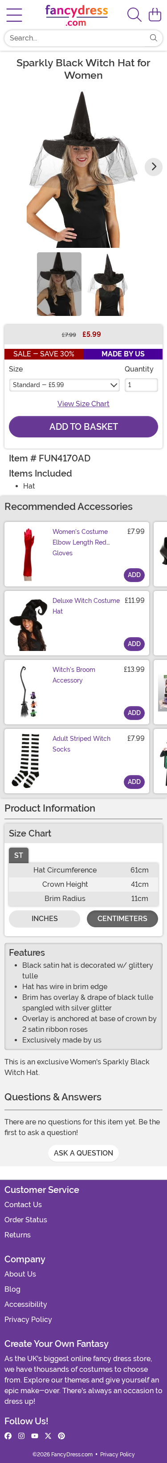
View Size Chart (83, 404)
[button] (155, 15)
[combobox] (74, 38)
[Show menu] (14, 15)
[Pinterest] (61, 1436)
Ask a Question (83, 1153)
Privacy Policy (28, 1319)
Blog (12, 1289)
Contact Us (23, 1204)
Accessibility (25, 1304)
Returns (17, 1235)
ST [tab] (18, 855)
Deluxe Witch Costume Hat (86, 606)
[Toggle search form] (134, 15)
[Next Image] (154, 167)
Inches (45, 918)
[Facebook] (8, 1436)
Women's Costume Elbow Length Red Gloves (80, 542)
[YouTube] (34, 1436)
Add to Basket (83, 426)
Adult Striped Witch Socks (81, 744)
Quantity (139, 369)
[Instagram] (21, 1436)
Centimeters (122, 918)
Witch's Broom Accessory (74, 675)
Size (16, 369)
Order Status (25, 1220)
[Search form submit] (154, 38)
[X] (48, 1436)
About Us (20, 1274)
